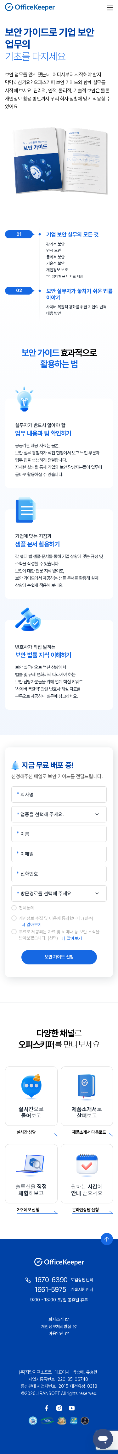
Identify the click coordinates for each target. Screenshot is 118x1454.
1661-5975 (50, 1289)
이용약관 (56, 1333)
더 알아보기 (31, 924)
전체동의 (26, 907)
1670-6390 (51, 1280)
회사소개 (56, 1319)
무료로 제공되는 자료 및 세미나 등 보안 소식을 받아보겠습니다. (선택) (59, 935)
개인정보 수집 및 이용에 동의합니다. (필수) (56, 921)
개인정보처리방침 (56, 1326)
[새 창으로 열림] (46, 1408)
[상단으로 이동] (107, 1239)
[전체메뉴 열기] (110, 7)
